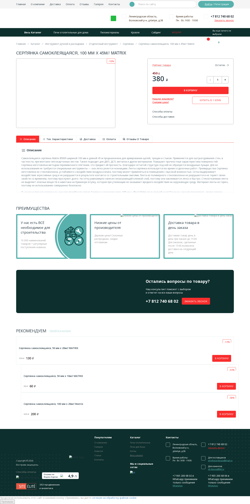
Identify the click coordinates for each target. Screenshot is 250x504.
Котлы (133, 451)
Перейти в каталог (60, 330)
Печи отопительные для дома (70, 32)
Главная (21, 4)
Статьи (97, 455)
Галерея (98, 4)
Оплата (70, 4)
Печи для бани (137, 446)
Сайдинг (156, 32)
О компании (38, 4)
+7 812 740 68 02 (222, 16)
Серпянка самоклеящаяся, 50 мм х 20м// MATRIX (48, 348)
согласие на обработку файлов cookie (114, 497)
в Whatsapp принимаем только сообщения (185, 480)
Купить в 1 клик (210, 100)
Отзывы (84, 4)
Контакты (114, 4)
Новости (98, 451)
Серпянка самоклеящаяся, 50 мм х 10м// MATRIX (53, 376)
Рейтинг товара (161, 65)
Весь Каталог (32, 32)
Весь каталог (136, 455)
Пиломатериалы (109, 32)
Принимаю (7, 501)
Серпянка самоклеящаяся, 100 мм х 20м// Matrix (53, 403)
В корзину (222, 358)
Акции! (176, 32)
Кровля (135, 32)
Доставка (55, 4)
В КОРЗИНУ (190, 90)
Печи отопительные (140, 442)
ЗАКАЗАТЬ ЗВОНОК (196, 301)
